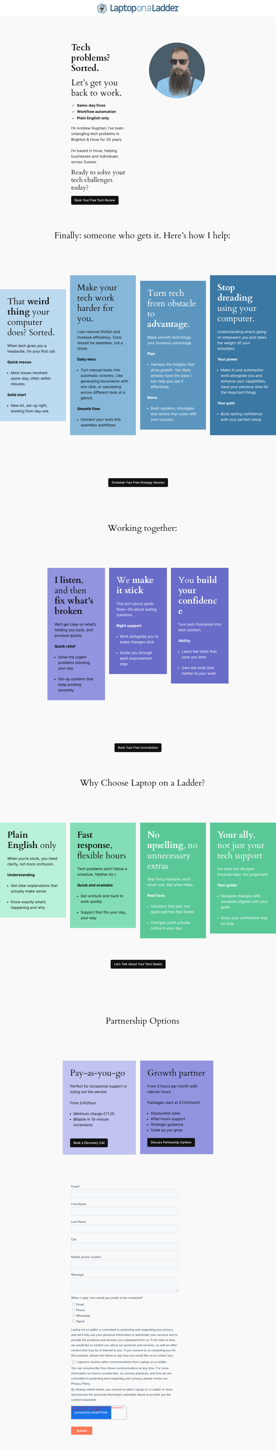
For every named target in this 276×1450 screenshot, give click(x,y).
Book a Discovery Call (89, 1142)
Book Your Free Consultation (138, 747)
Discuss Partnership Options (171, 1142)
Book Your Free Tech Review (95, 200)
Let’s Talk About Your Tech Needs (138, 964)
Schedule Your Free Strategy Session (138, 482)
